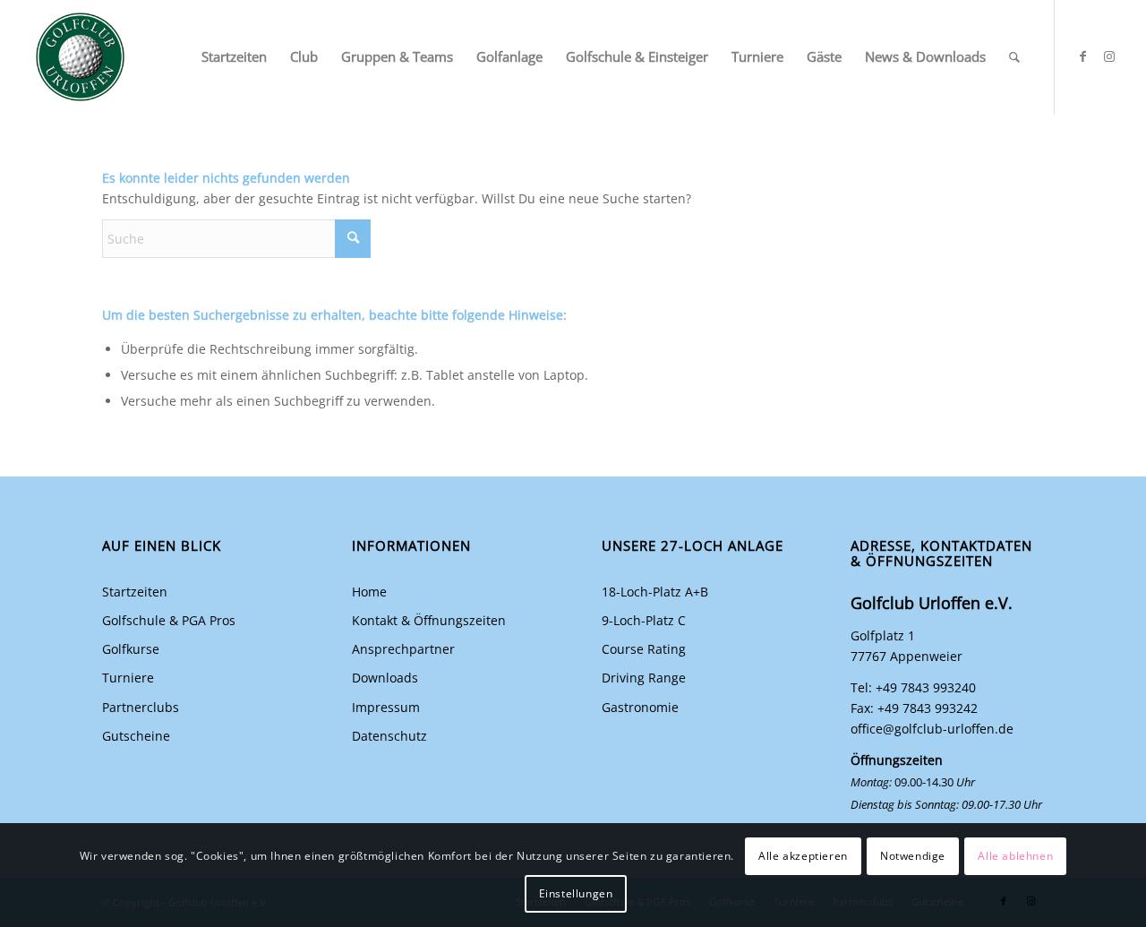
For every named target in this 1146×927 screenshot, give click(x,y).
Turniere (128, 677)
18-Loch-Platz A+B (655, 591)
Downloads (385, 677)
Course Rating (644, 648)
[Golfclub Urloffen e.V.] (80, 57)
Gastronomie (640, 707)
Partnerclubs (140, 707)
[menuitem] (234, 57)
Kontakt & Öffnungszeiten (429, 620)
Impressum (386, 707)
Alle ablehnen (1015, 855)
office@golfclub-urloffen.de (932, 728)
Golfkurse (130, 648)
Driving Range (644, 677)
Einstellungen (576, 893)
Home (369, 591)
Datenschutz (389, 735)
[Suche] (1014, 57)
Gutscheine (136, 735)
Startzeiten (134, 591)
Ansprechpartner (403, 648)
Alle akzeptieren (803, 855)
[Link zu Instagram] (1109, 56)
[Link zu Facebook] (1082, 56)
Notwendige (912, 855)
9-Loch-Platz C (644, 620)
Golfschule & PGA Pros (168, 620)
